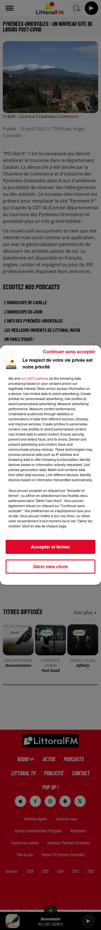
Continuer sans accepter (69, 351)
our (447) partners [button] (35, 378)
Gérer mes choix (50, 566)
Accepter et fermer (50, 546)
